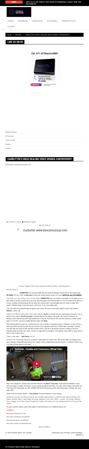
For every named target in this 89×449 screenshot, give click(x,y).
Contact (11, 27)
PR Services (9, 136)
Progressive (23, 21)
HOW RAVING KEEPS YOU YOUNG (19, 433)
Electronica (52, 21)
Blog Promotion (11, 132)
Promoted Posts (69, 21)
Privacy (7, 144)
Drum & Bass (37, 21)
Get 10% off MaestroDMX (44, 53)
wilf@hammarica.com (59, 407)
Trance (11, 21)
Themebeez (35, 447)
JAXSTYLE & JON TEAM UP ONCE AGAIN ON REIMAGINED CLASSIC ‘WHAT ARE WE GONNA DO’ (53, 3)
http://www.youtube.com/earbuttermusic (19, 423)
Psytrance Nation (30, 222)
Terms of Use (10, 140)
